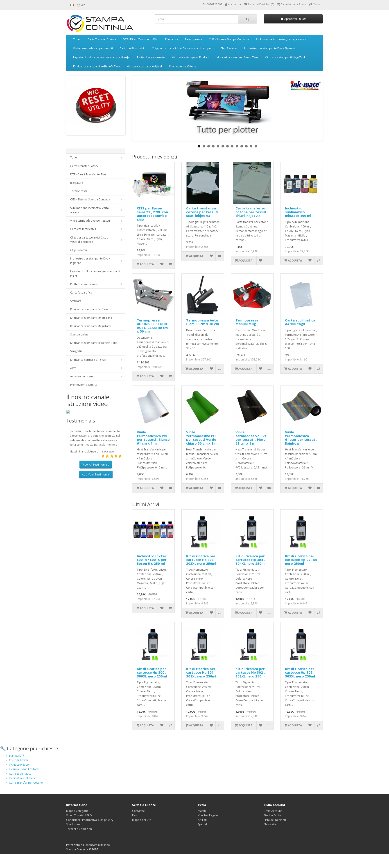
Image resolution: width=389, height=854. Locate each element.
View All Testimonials (95, 464)
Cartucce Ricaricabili (132, 48)
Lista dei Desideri (275, 820)
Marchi (202, 811)
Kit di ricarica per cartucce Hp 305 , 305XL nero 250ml (300, 672)
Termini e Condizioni (79, 829)
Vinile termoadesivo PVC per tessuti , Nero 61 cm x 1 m (251, 437)
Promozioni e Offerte (182, 66)
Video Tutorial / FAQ (79, 815)
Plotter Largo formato (151, 57)
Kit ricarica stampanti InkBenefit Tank (96, 66)
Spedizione (73, 824)
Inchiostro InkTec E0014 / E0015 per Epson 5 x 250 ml (152, 560)
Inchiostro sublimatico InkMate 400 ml (298, 212)
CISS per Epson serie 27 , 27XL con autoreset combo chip (152, 214)
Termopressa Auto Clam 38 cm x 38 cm (202, 322)
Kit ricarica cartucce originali (145, 66)
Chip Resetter (228, 48)
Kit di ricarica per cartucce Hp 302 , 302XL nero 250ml (250, 672)
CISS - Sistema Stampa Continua (229, 39)
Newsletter (271, 824)
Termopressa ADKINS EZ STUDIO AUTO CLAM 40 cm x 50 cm (153, 326)
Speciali (203, 824)
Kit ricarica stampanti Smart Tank (237, 57)
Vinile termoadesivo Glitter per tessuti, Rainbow (301, 437)
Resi (134, 815)
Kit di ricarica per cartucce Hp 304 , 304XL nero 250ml (250, 560)
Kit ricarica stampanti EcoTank (191, 57)
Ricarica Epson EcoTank (24, 769)
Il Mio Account (273, 811)
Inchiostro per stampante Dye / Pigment (269, 48)
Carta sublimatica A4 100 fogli (300, 322)
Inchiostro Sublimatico (23, 778)
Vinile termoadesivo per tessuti (93, 48)
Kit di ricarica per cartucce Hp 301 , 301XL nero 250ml (201, 672)
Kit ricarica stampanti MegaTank (285, 57)
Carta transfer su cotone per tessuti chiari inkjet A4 (251, 212)
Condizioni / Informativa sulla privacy (89, 820)
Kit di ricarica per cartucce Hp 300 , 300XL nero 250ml (152, 672)
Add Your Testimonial (96, 474)
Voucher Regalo (208, 815)
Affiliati (202, 820)
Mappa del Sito (141, 820)
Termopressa (193, 39)
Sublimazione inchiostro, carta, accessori (282, 39)
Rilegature (171, 39)
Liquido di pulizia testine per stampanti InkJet (101, 57)
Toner (77, 39)
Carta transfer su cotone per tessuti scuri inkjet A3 (202, 212)
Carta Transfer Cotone (102, 39)
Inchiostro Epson (19, 765)
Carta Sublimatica (20, 774)
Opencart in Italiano (97, 845)
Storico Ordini (273, 815)
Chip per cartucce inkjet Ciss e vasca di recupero (183, 48)
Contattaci (138, 811)
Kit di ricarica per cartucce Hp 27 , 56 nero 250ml (301, 560)
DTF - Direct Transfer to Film (140, 39)
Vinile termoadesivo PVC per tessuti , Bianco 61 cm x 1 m (153, 437)
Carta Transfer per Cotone (26, 783)
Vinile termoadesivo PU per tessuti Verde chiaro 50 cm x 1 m (201, 437)
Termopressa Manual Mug (246, 322)
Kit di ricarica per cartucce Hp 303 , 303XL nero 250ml (201, 560)
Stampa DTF (16, 756)
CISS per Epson (18, 760)
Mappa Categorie (77, 811)
